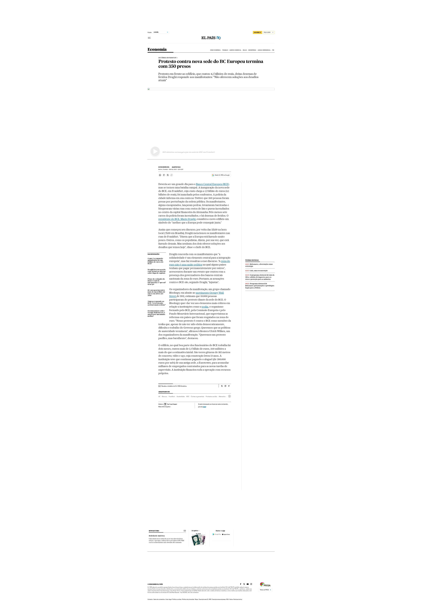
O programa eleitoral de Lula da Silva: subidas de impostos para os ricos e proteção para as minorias (259, 277)
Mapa (196, 599)
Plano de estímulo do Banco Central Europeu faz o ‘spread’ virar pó (157, 281)
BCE (187, 396)
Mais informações (164, 406)
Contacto (150, 599)
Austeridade (181, 396)
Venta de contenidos (159, 599)
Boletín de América (157, 536)
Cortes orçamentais (197, 396)
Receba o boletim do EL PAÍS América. (174, 386)
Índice (231, 599)
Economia (157, 49)
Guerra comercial (235, 50)
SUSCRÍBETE (257, 32)
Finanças (225, 50)
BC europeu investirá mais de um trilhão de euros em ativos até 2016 (156, 293)
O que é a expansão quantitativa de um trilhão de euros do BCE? (155, 261)
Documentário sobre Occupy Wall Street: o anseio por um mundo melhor (156, 313)
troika (205, 306)
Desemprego (252, 50)
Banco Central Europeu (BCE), (212, 184)
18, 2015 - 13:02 (176, 169)
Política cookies (176, 599)
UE (159, 396)
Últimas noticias (252, 260)
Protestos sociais (211, 396)
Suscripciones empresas (219, 599)
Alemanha (222, 396)
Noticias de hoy (237, 599)
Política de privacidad (188, 599)
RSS (227, 599)
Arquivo (194, 531)
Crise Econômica (215, 50)
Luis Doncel (163, 167)
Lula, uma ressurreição (259, 271)
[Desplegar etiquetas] (229, 396)
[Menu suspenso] (149, 38)
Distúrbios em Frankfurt (167, 58)
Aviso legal (169, 599)
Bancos (164, 396)
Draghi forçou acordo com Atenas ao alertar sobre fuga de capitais (157, 271)
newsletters (154, 531)
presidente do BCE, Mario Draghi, (177, 219)
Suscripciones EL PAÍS (205, 599)
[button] (211, 123)
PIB (273, 50)
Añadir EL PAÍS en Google (222, 175)
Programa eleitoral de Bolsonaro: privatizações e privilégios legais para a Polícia (259, 286)
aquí (204, 407)
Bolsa (245, 50)
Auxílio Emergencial (264, 50)
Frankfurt (172, 396)
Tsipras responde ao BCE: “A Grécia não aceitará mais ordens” (157, 303)
